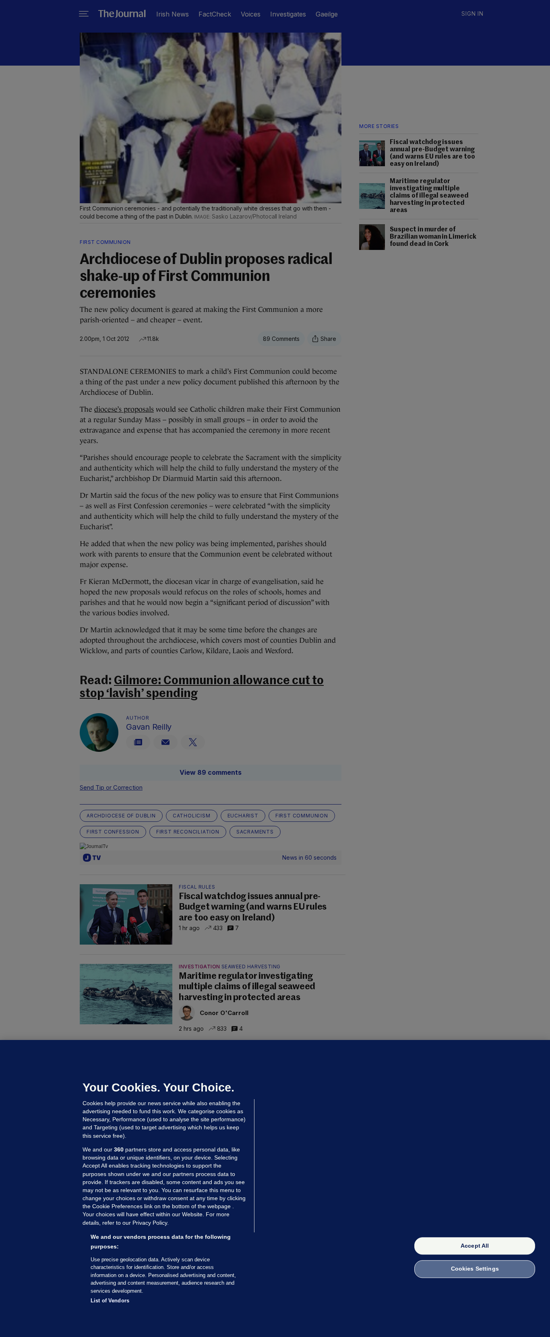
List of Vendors (110, 1301)
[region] (275, 1188)
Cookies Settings (475, 1269)
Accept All (475, 1245)
